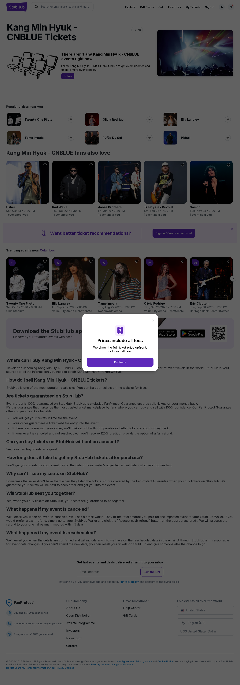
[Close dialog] (153, 320)
